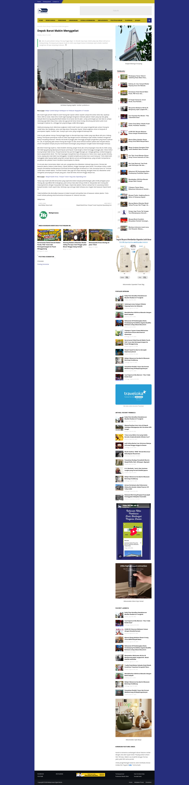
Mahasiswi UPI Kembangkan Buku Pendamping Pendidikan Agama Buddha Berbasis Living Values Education (139, 172)
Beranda (39, 26)
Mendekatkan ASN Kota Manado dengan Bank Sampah (138, 180)
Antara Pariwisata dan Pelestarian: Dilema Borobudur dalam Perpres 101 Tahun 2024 (137, 487)
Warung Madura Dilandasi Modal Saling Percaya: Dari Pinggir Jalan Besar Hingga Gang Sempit (75, 245)
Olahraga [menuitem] (128, 20)
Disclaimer (149, 782)
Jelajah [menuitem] (137, 20)
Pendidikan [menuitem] (62, 20)
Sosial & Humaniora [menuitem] (88, 20)
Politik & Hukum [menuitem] (116, 20)
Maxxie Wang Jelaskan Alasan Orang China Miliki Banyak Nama (139, 140)
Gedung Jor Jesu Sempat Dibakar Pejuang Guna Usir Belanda (139, 84)
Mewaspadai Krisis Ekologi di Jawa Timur (99, 244)
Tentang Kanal (47, 1)
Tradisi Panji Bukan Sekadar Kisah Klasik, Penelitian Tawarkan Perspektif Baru (139, 124)
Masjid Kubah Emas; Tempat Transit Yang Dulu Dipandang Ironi (66, 177)
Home (39, 1)
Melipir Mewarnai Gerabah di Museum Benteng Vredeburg (137, 359)
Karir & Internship (139, 774)
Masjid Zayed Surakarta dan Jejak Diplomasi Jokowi (135, 351)
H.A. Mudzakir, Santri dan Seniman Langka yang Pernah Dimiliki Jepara (136, 469)
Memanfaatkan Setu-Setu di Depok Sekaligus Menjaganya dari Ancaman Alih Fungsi (138, 427)
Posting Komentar (43, 264)
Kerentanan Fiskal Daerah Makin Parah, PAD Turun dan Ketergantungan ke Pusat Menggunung (48, 246)
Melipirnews (54, 213)
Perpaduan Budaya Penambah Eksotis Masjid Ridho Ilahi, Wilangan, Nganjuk (137, 461)
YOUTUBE (40, 776)
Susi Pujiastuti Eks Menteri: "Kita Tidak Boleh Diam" (139, 116)
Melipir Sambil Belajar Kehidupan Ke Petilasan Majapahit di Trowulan (67, 111)
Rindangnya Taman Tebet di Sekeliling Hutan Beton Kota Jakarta (137, 77)
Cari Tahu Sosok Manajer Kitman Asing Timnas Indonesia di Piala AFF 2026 (139, 156)
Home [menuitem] (41, 20)
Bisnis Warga (46, 26)
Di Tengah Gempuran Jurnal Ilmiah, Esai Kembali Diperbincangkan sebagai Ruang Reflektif (138, 100)
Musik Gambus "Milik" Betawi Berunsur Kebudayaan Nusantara (137, 453)
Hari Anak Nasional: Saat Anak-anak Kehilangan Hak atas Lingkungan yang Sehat (138, 164)
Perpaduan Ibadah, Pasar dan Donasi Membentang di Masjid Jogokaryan (137, 367)
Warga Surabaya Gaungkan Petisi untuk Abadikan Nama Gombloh (139, 148)
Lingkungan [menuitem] (73, 20)
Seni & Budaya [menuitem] (103, 20)
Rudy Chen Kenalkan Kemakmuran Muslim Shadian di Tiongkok (136, 297)
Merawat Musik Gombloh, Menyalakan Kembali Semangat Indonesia (138, 220)
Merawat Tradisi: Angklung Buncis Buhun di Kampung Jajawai (139, 196)
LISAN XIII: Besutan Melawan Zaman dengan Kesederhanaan (138, 132)
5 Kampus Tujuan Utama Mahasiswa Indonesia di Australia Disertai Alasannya (139, 188)
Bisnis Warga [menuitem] (50, 20)
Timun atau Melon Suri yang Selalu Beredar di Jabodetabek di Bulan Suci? (137, 436)
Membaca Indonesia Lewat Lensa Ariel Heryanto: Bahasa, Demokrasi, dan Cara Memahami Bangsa (139, 228)
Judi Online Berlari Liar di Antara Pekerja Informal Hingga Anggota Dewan (138, 444)
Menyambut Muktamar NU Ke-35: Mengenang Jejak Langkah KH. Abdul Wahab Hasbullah (138, 108)
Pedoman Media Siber (122, 776)
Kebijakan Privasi (139, 782)
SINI (130, 765)
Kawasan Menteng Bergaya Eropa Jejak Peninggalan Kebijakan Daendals (137, 496)
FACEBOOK (40, 774)
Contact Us (56, 1)
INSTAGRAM (59, 774)
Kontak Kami (138, 776)
